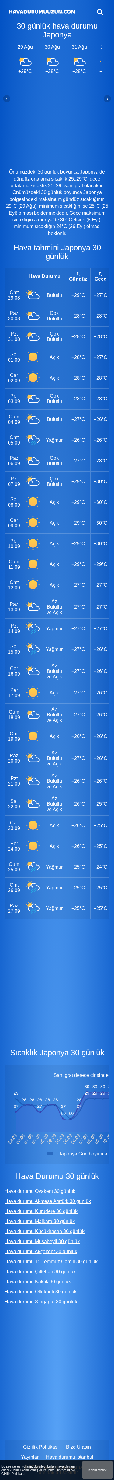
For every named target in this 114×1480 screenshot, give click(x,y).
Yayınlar (30, 1457)
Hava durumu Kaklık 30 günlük (38, 1281)
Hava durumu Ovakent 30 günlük (40, 1191)
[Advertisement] (57, 121)
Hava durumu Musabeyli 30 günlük (42, 1241)
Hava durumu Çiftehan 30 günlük (40, 1271)
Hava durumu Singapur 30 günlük (41, 1301)
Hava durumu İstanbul (69, 1457)
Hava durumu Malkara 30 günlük (40, 1221)
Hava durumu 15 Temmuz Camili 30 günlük (51, 1261)
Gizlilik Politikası (41, 1447)
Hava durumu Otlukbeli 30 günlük (41, 1291)
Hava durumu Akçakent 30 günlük (41, 1251)
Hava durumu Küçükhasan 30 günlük (45, 1231)
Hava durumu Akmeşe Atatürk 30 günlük (48, 1201)
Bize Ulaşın (78, 1447)
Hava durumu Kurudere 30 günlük (41, 1211)
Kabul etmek (97, 1470)
